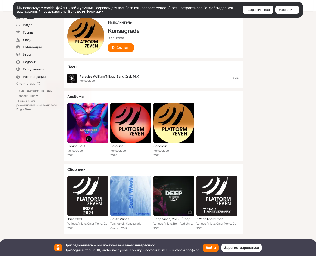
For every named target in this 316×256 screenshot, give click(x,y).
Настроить (287, 10)
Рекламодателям (27, 91)
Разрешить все (258, 10)
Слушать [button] (123, 48)
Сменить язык (25, 83)
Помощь (46, 91)
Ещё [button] (32, 96)
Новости (22, 96)
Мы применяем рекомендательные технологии (37, 105)
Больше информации (85, 11)
